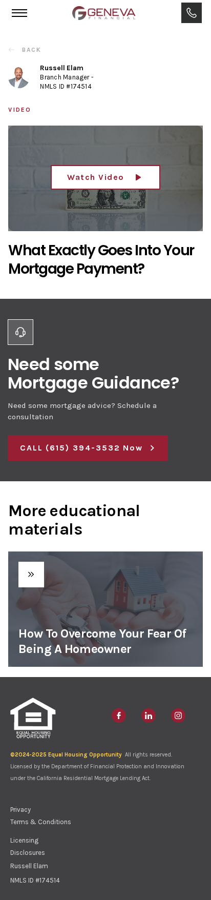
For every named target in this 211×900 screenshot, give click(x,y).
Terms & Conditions (40, 822)
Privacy (20, 809)
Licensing (24, 840)
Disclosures (27, 852)
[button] (19, 13)
